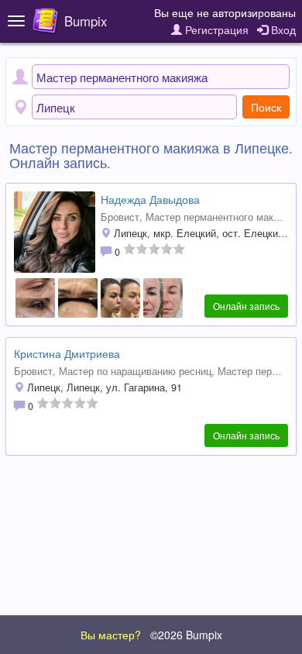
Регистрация (215, 29)
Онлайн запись (246, 305)
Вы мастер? (111, 634)
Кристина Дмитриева (67, 353)
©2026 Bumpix (186, 634)
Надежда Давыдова (150, 199)
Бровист (120, 217)
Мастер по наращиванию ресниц (135, 371)
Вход (282, 29)
